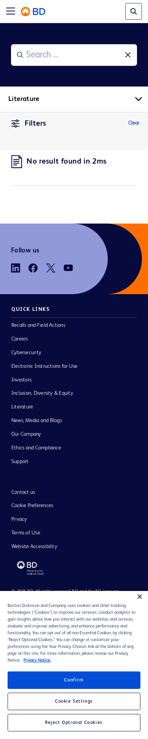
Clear (133, 123)
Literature (22, 407)
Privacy (19, 519)
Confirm (73, 680)
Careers (19, 339)
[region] (74, 665)
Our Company (26, 434)
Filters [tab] (35, 124)
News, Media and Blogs (36, 420)
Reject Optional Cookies (74, 722)
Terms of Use (25, 533)
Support (20, 461)
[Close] (139, 596)
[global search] (133, 11)
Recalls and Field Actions (38, 325)
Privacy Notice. (37, 660)
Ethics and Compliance (36, 448)
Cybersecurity (26, 352)
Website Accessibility (34, 546)
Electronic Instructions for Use (44, 366)
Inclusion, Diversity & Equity (42, 393)
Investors (21, 380)
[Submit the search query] (20, 55)
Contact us (23, 492)
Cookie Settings (74, 701)
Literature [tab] (23, 99)
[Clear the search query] (128, 55)
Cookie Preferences (32, 505)
